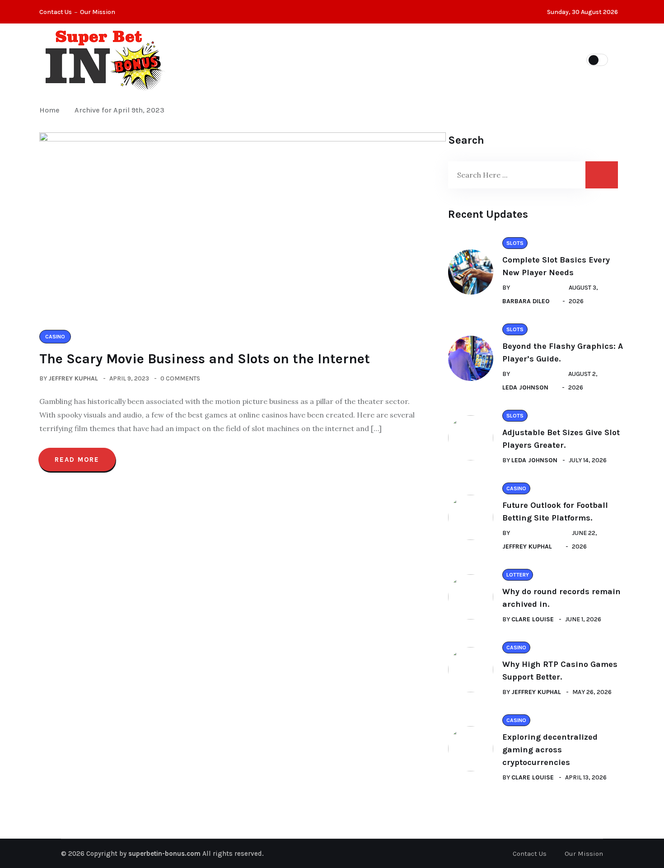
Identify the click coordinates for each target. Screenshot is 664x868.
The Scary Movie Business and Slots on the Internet (204, 359)
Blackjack (327, 59)
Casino (273, 59)
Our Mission (97, 12)
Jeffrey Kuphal (73, 378)
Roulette (388, 59)
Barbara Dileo (526, 301)
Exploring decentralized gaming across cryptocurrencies (550, 749)
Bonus (484, 59)
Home (51, 110)
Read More (77, 459)
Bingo (439, 59)
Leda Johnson (525, 387)
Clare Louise (532, 619)
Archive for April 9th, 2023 (119, 110)
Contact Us (55, 12)
